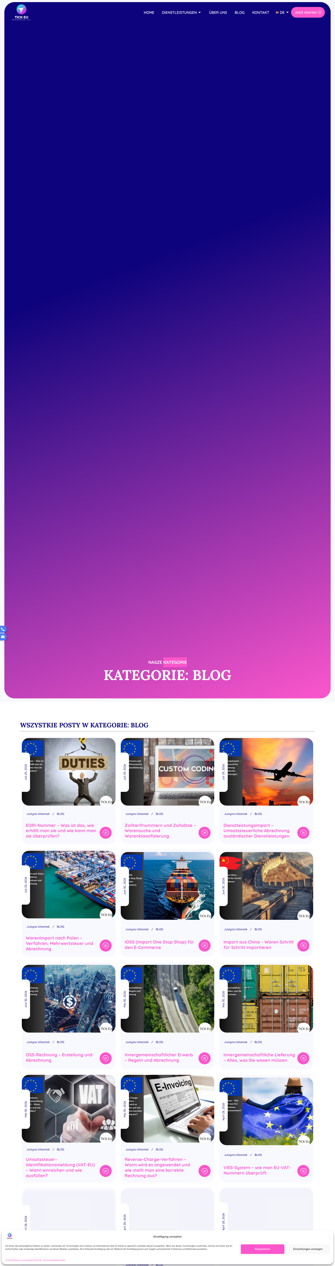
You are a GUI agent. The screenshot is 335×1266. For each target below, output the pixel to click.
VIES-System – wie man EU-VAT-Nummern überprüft (257, 1170)
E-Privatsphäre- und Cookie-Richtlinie (23, 1259)
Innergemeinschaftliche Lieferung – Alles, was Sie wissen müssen (259, 1057)
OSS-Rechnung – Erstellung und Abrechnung (59, 1057)
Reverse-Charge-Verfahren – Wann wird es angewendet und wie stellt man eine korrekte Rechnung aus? (157, 1167)
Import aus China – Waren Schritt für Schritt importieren (259, 944)
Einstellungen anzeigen (308, 1249)
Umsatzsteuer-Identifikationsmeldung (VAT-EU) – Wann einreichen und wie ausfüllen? (60, 1167)
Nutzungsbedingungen (54, 1259)
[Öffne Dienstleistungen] (199, 12)
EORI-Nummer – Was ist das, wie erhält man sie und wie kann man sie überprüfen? (61, 831)
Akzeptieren (262, 1249)
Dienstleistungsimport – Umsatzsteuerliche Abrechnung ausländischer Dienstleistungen (256, 831)
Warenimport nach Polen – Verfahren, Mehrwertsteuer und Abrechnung (59, 943)
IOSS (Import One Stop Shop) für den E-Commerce (159, 944)
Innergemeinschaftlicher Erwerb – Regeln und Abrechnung (159, 1057)
